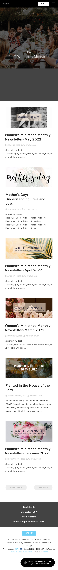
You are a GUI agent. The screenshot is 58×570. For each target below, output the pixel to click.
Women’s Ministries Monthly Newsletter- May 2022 (28, 137)
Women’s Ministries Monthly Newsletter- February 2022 (28, 451)
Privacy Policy (27, 552)
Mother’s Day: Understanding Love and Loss (25, 199)
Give (43, 4)
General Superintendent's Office (29, 522)
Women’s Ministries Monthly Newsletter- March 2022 (28, 327)
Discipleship (29, 507)
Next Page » (43, 487)
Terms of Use (16, 552)
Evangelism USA (29, 512)
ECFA (17, 549)
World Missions (29, 517)
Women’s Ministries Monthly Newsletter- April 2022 (28, 268)
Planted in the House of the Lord (28, 387)
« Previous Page (16, 487)
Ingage (45, 552)
